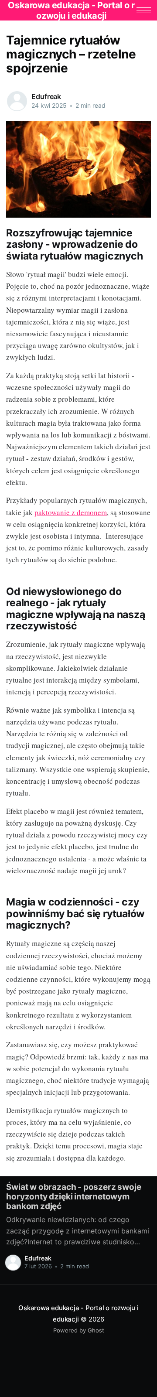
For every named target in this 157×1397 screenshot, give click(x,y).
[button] (144, 10)
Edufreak (46, 96)
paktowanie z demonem (70, 512)
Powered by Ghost (78, 1330)
